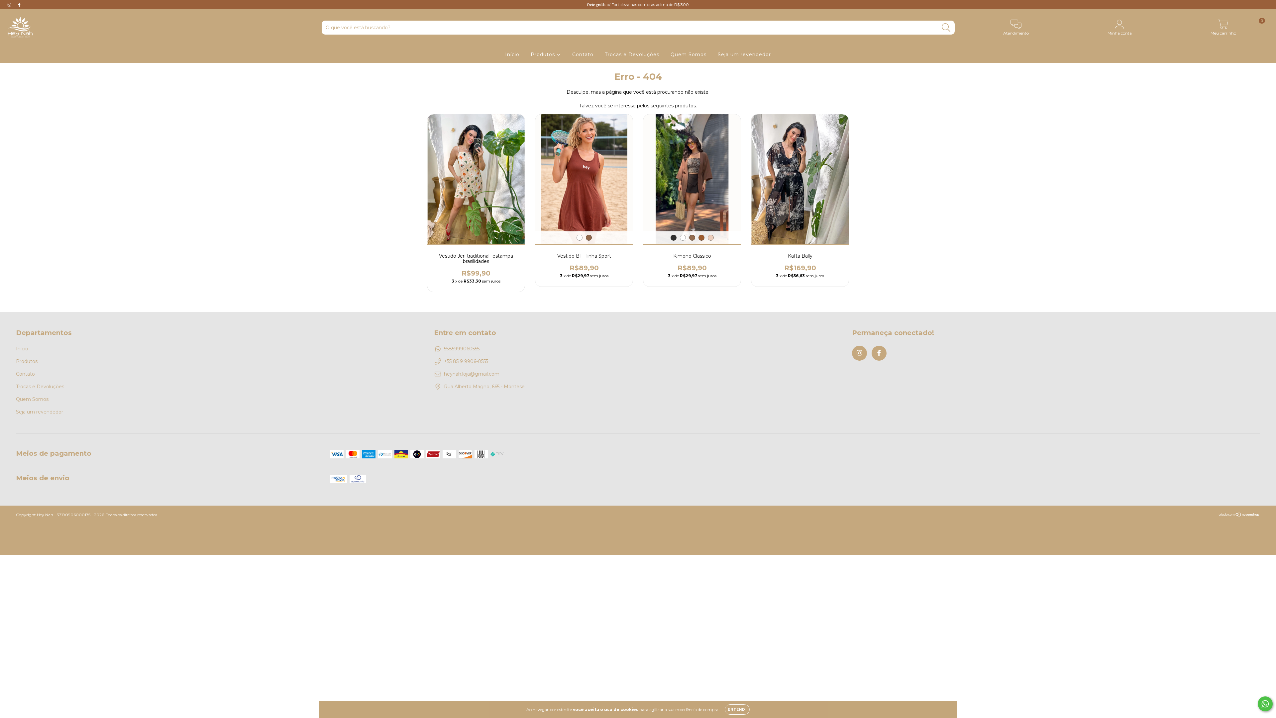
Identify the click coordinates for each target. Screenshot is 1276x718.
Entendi (737, 709)
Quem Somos (688, 55)
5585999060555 (461, 349)
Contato (582, 55)
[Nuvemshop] (1239, 515)
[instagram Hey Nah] (10, 5)
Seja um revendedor (744, 55)
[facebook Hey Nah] (19, 5)
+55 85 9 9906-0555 (466, 361)
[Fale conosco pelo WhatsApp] (1265, 703)
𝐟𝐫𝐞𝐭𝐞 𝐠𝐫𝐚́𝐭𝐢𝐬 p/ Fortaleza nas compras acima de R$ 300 (638, 4)
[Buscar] (946, 28)
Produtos (544, 55)
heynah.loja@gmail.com (471, 374)
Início (512, 55)
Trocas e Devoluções (632, 55)
